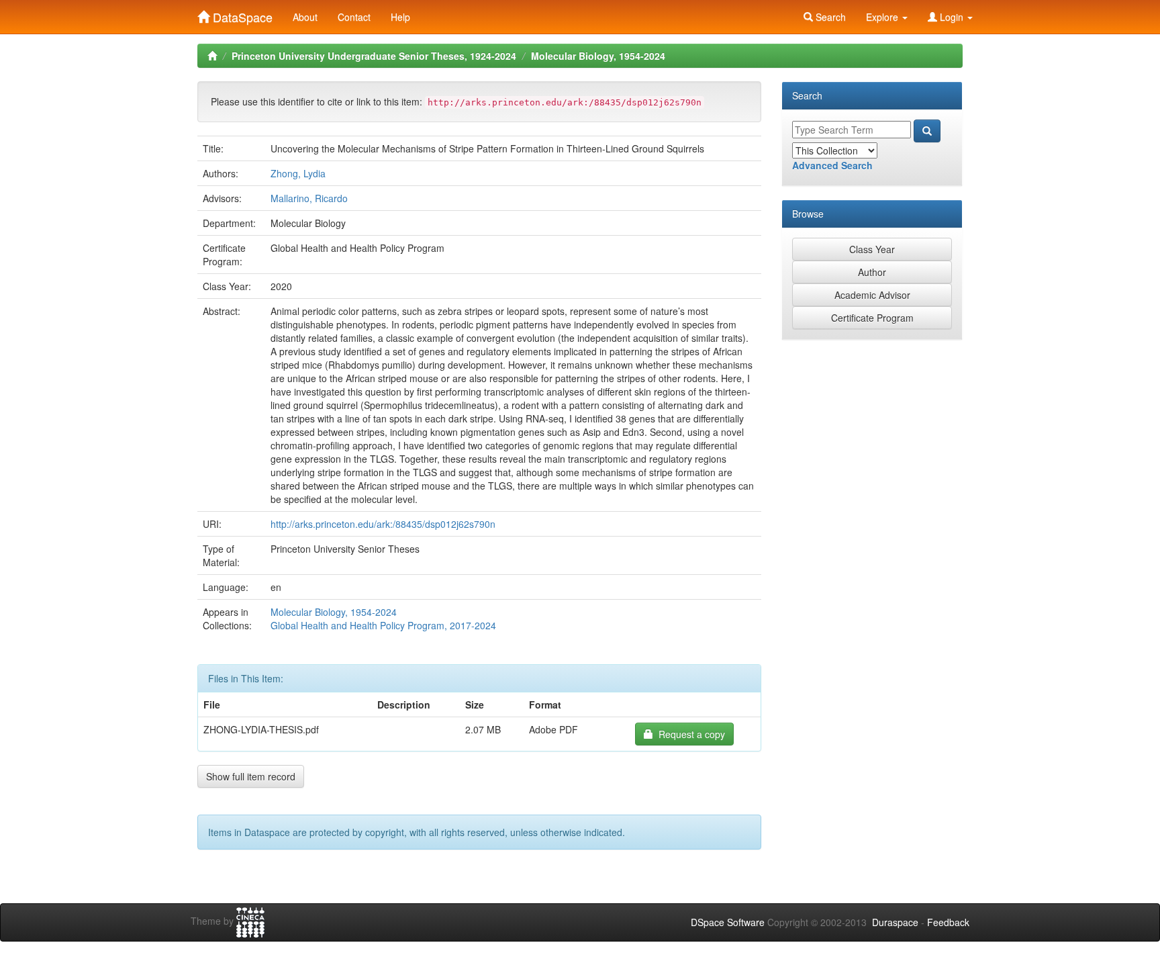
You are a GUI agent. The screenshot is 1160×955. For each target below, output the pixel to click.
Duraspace (895, 922)
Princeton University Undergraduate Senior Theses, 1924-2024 (374, 55)
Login (951, 17)
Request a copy (689, 734)
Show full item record (250, 776)
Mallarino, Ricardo (309, 198)
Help (400, 17)
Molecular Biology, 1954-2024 (598, 55)
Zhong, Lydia (298, 173)
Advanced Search (832, 165)
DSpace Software (728, 922)
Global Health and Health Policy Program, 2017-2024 (383, 625)
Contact (354, 17)
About (305, 17)
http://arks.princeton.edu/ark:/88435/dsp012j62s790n (383, 524)
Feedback (948, 922)
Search (829, 17)
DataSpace (241, 14)
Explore (883, 17)
